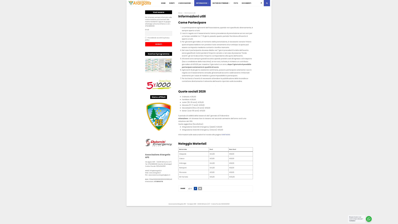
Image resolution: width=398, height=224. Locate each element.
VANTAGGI (225, 134)
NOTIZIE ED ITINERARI (220, 3)
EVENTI (172, 3)
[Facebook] (262, 3)
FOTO (236, 3)
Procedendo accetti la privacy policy (157, 39)
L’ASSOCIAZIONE (184, 3)
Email (147, 30)
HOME (163, 3)
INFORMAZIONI (201, 3)
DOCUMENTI (246, 3)
